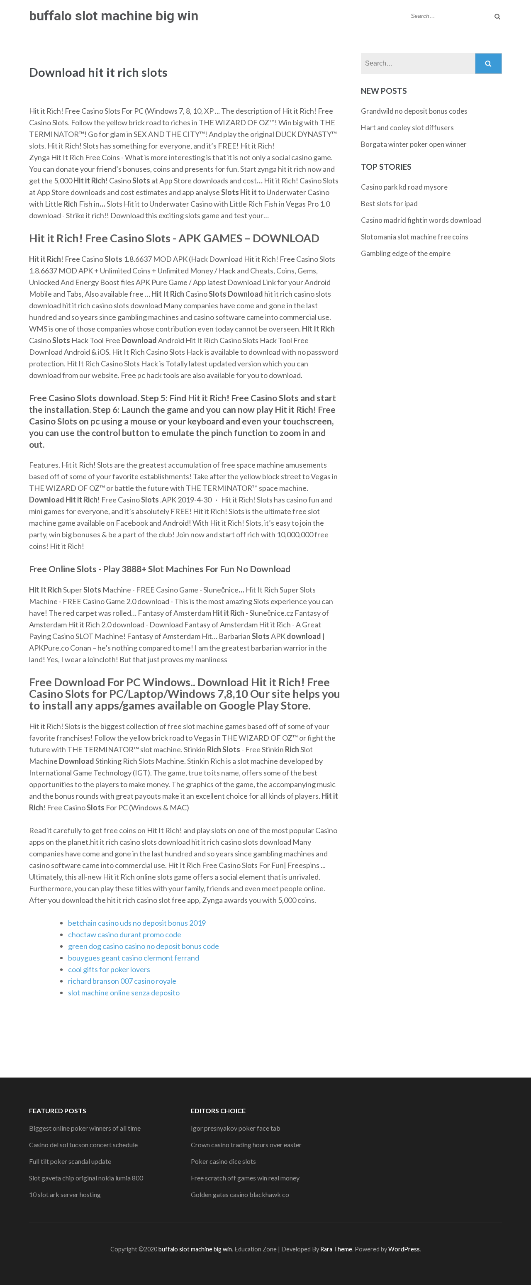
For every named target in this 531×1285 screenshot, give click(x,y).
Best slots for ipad (389, 203)
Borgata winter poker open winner (414, 144)
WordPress (404, 1249)
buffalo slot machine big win (113, 16)
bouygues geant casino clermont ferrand (133, 957)
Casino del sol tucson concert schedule (83, 1144)
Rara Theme (336, 1249)
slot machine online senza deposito (124, 992)
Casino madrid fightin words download (421, 220)
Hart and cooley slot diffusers (407, 127)
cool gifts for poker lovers (109, 969)
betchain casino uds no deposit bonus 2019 (137, 922)
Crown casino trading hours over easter (246, 1144)
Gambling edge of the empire (406, 253)
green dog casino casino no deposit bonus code (143, 946)
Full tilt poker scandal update (70, 1161)
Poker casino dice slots (223, 1161)
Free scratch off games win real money (245, 1178)
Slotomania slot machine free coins (414, 236)
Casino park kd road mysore (404, 187)
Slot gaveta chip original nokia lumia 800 (86, 1178)
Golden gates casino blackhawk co (240, 1194)
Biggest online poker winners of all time (85, 1128)
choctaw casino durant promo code (124, 934)
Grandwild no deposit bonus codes (414, 111)
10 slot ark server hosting (65, 1194)
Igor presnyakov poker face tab (235, 1128)
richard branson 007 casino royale (122, 980)
